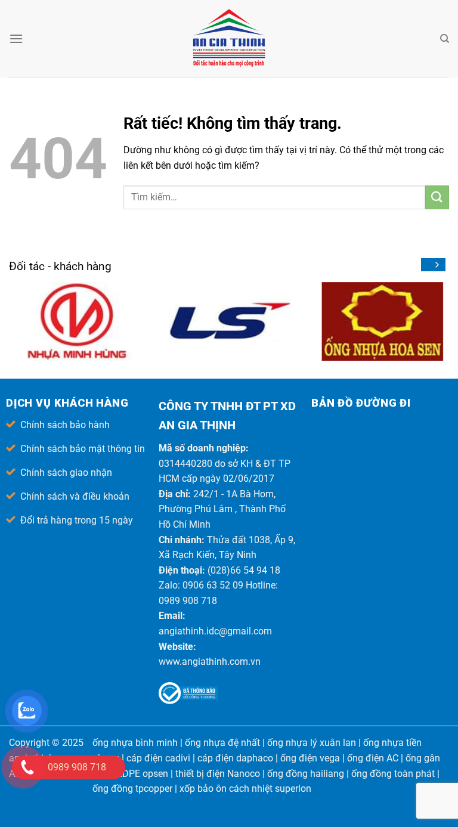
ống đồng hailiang (305, 773)
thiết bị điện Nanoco (217, 773)
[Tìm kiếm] (444, 38)
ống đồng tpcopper (132, 788)
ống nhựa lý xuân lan (311, 742)
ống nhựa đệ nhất (222, 742)
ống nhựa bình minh (135, 742)
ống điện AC (372, 758)
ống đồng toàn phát (393, 773)
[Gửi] (437, 197)
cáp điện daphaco (235, 758)
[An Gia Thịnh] (229, 39)
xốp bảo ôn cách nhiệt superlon (245, 788)
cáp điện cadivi (158, 758)
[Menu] (16, 38)
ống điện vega (310, 758)
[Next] (436, 264)
